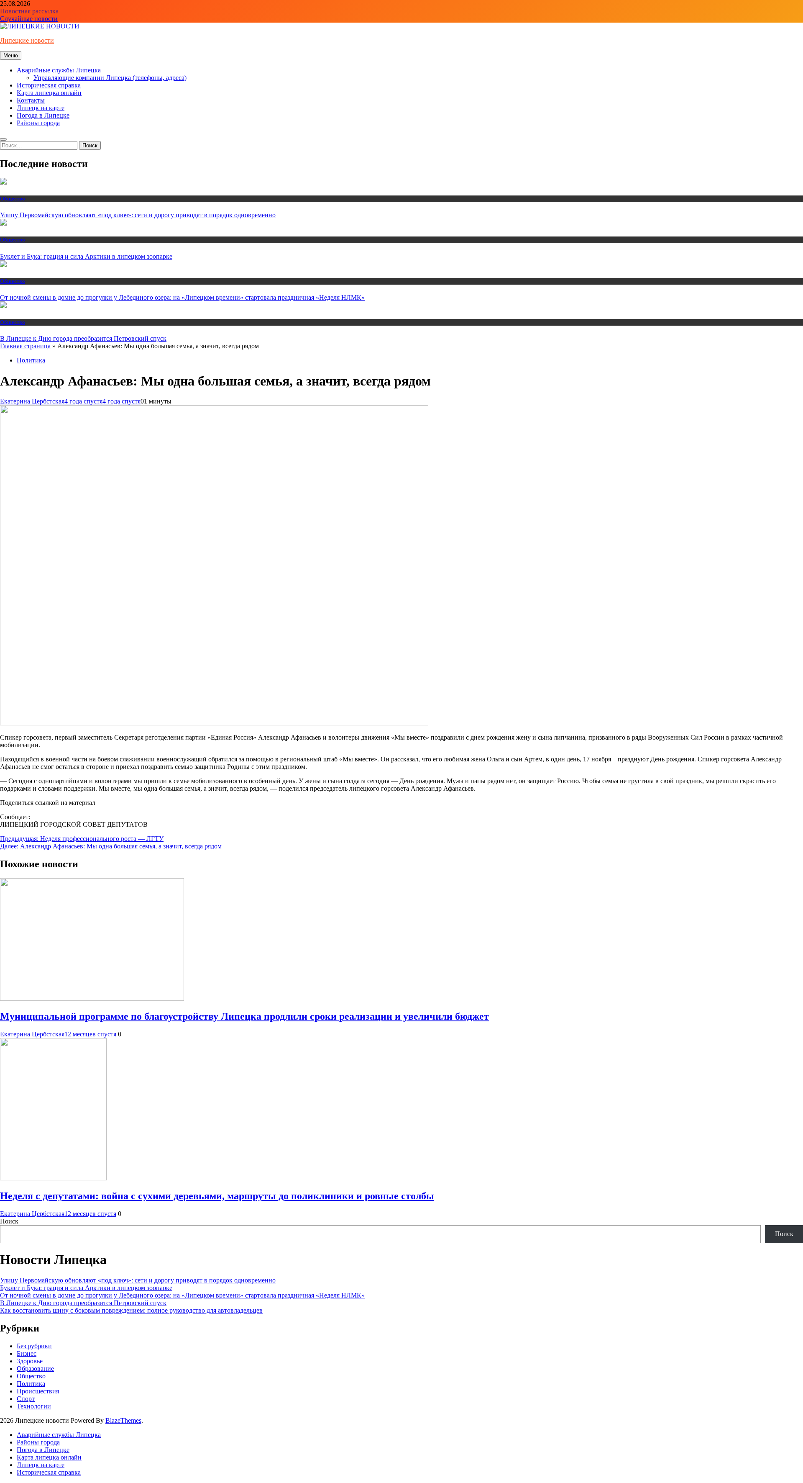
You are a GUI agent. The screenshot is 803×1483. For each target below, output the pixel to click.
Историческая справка (49, 85)
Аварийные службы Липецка (59, 70)
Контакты (31, 100)
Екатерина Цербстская (32, 401)
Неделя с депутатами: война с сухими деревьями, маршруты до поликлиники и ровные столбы (217, 1195)
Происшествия (38, 1391)
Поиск (9, 1221)
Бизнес (26, 1353)
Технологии (34, 1406)
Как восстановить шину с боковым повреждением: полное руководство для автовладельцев (131, 1310)
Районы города (38, 122)
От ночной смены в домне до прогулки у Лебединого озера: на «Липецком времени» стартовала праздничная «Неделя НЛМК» (182, 297)
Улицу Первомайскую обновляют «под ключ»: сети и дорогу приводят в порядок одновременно (138, 214)
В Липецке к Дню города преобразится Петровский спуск (83, 338)
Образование (35, 1368)
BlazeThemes (123, 1420)
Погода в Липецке (43, 115)
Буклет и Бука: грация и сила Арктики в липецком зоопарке (86, 256)
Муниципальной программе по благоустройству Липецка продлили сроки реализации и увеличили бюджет (244, 1016)
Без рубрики (34, 1345)
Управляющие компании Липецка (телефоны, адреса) (110, 77)
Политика (31, 360)
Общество (12, 198)
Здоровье (30, 1361)
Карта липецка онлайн (49, 92)
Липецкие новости (27, 40)
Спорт (26, 1398)
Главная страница (25, 346)
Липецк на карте (40, 107)
